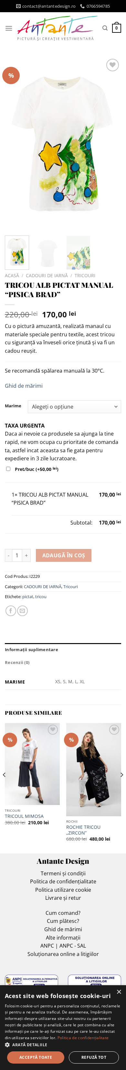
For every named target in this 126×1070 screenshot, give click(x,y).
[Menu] (9, 28)
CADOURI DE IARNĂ (47, 275)
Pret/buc (36, 469)
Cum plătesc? (63, 920)
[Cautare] (105, 28)
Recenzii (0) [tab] (17, 662)
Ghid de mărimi (24, 385)
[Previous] (15, 144)
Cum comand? (63, 912)
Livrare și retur (63, 897)
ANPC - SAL (72, 945)
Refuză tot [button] (93, 1057)
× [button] (118, 992)
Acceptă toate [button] (35, 1057)
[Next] (111, 144)
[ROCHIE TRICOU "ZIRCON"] (93, 769)
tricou (41, 596)
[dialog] (63, 1027)
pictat (27, 596)
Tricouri (85, 275)
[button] (63, 1044)
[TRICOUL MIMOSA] (32, 764)
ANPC (47, 945)
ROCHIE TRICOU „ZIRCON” (83, 830)
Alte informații (63, 937)
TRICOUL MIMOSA (24, 816)
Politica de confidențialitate (63, 881)
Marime (13, 406)
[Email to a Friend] (22, 611)
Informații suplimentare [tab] (31, 649)
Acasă (12, 275)
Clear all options (31, 522)
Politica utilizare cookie (63, 889)
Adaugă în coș (63, 555)
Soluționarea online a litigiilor (63, 954)
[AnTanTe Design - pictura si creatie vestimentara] (57, 28)
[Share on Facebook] (10, 611)
